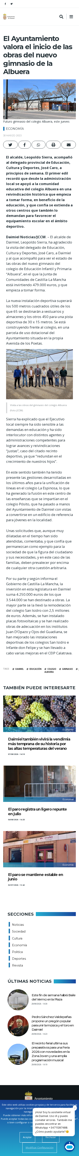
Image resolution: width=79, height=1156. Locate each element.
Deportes (19, 959)
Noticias (18, 925)
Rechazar (51, 1137)
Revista (17, 965)
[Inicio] (9, 16)
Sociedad (18, 931)
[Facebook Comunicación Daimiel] (5, 4)
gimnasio (67, 669)
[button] (10, 145)
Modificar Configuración (40, 1147)
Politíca (17, 952)
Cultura (17, 938)
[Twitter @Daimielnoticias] (11, 4)
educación (35, 669)
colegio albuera (50, 671)
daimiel (19, 669)
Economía (15, 129)
